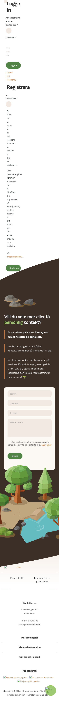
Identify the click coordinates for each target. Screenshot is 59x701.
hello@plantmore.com (29, 624)
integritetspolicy (14, 256)
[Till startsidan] (29, 5)
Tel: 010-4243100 (29, 620)
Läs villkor (46, 444)
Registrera (14, 267)
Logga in (13, 65)
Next (57, 572)
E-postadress (12, 96)
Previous (1, 572)
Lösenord (11, 37)
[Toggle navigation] (54, 5)
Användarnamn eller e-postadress (13, 21)
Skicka (15, 455)
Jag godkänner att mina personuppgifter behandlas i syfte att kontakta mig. (29, 443)
